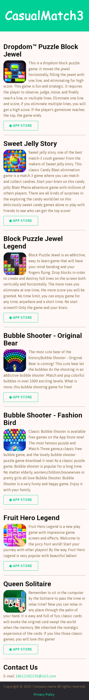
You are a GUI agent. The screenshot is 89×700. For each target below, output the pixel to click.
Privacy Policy (44, 695)
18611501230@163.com (36, 676)
